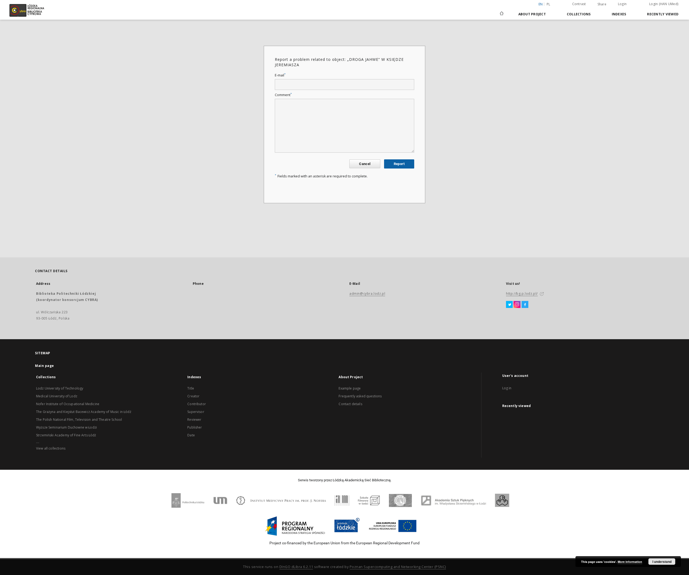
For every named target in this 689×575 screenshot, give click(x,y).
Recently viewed (663, 14)
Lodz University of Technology (59, 388)
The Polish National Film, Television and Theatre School (79, 419)
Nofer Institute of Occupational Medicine (67, 404)
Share (601, 4)
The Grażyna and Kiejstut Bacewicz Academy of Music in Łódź (83, 411)
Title (190, 388)
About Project (532, 14)
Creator (193, 396)
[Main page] (501, 11)
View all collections (50, 448)
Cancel (364, 164)
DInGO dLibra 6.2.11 (296, 567)
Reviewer (194, 419)
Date (191, 435)
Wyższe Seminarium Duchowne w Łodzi (66, 427)
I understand (662, 561)
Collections (579, 14)
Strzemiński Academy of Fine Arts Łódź (66, 435)
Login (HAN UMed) (663, 4)
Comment (283, 95)
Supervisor (195, 411)
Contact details (350, 404)
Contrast (579, 4)
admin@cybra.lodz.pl (367, 293)
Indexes (619, 14)
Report (399, 164)
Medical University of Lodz (56, 396)
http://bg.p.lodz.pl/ (522, 293)
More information (630, 562)
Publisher (194, 427)
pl (548, 4)
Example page (350, 388)
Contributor (196, 404)
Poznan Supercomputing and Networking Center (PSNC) (398, 567)
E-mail (280, 75)
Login (622, 4)
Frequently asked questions (360, 396)
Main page (44, 365)
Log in (507, 388)
